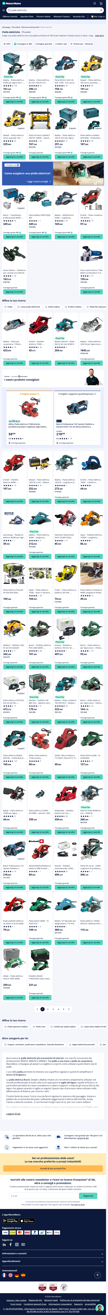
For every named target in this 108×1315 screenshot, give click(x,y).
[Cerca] (9, 10)
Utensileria (16, 27)
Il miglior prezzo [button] (28, 393)
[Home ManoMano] (46, 3)
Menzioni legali (51, 1300)
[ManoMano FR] (4, 1275)
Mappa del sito (35, 1300)
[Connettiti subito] (95, 3)
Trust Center (16, 1304)
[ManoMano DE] (17, 1275)
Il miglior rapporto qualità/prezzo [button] (76, 393)
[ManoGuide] (99, 1308)
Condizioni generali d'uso (35, 1304)
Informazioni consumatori (60, 1304)
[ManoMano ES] (23, 1275)
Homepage (6, 27)
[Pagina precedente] (37, 1009)
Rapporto (78, 1304)
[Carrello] (101, 3)
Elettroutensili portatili (30, 27)
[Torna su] (97, 1275)
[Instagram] (17, 1244)
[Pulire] (101, 10)
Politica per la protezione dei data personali (80, 1300)
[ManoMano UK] (10, 1275)
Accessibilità (90, 1304)
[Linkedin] (4, 1244)
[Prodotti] (3, 10)
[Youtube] (23, 1244)
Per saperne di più (78, 1204)
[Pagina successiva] (69, 1009)
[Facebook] (10, 1244)
